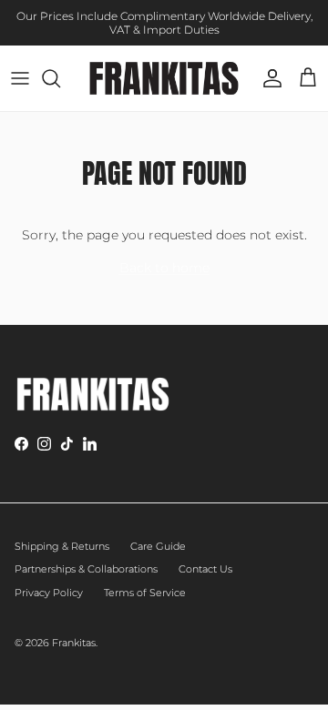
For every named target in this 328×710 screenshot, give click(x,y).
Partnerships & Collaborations (86, 569)
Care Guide (158, 546)
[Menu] (20, 78)
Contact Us (205, 569)
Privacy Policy (49, 592)
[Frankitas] (164, 78)
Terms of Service (145, 592)
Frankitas (74, 642)
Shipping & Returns (62, 546)
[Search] (60, 78)
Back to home (164, 267)
